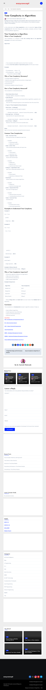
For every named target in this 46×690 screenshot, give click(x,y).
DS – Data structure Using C (11, 322)
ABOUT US (6, 522)
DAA (7, 374)
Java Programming (9, 329)
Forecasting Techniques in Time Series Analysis (14, 466)
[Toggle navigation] (4, 3)
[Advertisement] (23, 54)
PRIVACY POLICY (7, 530)
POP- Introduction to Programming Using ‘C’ (14, 319)
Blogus (18, 684)
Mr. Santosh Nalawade (12, 18)
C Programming (7, 563)
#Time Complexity (24, 22)
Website (6, 420)
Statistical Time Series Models (10, 463)
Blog (5, 560)
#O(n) (16, 22)
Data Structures (7, 572)
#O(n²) (19, 22)
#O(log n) (13, 22)
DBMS (5, 575)
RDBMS (5, 592)
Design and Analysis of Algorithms (32, 687)
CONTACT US (7, 525)
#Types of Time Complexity (10, 23)
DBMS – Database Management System (13, 333)
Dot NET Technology (8, 578)
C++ (5, 566)
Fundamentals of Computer (10, 580)
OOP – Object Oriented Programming (13, 326)
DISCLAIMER (6, 528)
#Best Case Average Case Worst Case (33, 20)
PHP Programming (8, 586)
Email (6, 415)
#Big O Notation (8, 22)
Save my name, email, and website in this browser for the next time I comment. (22, 426)
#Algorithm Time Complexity (19, 20)
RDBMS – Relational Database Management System (16, 336)
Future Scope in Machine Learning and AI (13, 457)
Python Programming (9, 589)
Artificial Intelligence (8, 557)
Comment (7, 393)
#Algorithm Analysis (10, 20)
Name (6, 410)
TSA (5, 595)
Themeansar (6, 685)
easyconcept (22, 3)
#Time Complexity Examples (33, 22)
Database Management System (36, 681)
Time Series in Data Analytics (10, 460)
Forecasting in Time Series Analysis (12, 469)
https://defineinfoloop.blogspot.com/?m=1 (14, 339)
